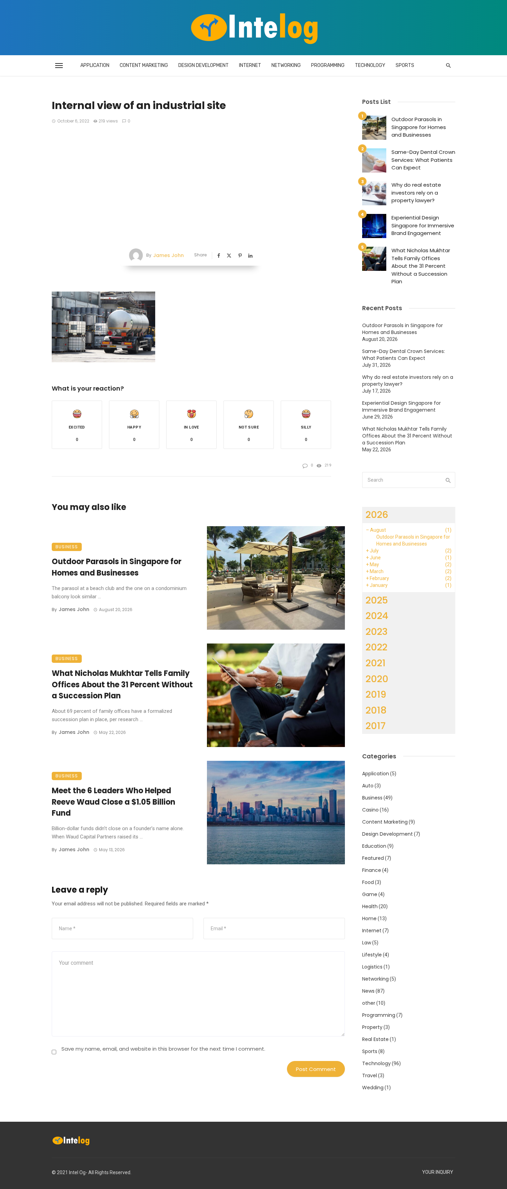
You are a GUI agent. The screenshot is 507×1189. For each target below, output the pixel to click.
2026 (377, 514)
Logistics (372, 966)
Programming (328, 65)
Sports (405, 65)
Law (366, 942)
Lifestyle (372, 954)
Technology (370, 65)
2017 (376, 726)
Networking (286, 65)
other (368, 1003)
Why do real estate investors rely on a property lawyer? (416, 192)
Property (372, 1027)
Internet (250, 65)
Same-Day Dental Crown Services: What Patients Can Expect (423, 159)
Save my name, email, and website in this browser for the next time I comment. (163, 1048)
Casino (370, 809)
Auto (368, 785)
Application (94, 65)
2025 (377, 600)
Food (368, 882)
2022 (376, 647)
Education (374, 846)
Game (369, 894)
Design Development (203, 65)
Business (67, 547)
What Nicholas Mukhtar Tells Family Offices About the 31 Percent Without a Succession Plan (122, 684)
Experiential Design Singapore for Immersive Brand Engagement (422, 225)
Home (369, 918)
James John (168, 255)
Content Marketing (144, 65)
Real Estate (375, 1039)
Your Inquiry (437, 1172)
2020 (377, 679)
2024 (377, 615)
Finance (371, 870)
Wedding (373, 1087)
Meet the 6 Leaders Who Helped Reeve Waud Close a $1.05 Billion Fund (113, 802)
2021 (376, 663)
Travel (369, 1075)
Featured (373, 858)
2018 (376, 710)
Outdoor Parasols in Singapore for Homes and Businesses (116, 567)
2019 (376, 694)
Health (370, 906)
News (368, 990)
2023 (377, 631)
